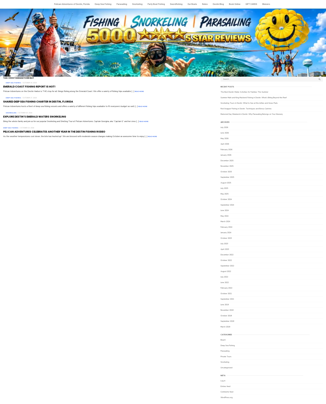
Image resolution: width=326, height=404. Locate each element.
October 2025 (226, 171)
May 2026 (224, 138)
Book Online (234, 4)
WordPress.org (227, 397)
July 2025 (224, 188)
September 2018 (227, 321)
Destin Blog (218, 4)
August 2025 (226, 183)
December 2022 (227, 255)
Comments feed (227, 392)
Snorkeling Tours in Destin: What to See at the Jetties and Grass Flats (249, 103)
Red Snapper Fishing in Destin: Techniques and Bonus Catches (246, 108)
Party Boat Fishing (156, 4)
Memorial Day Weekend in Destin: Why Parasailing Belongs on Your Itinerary (252, 114)
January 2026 (226, 155)
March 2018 (225, 327)
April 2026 (225, 144)
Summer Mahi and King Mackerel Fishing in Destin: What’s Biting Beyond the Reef (254, 97)
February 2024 (226, 227)
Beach (223, 340)
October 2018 (226, 315)
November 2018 (227, 310)
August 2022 (226, 271)
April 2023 (225, 249)
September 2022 (227, 266)
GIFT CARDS (251, 4)
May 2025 (224, 194)
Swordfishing (176, 4)
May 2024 (224, 216)
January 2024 (226, 232)
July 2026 (224, 127)
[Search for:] (272, 79)
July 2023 (224, 243)
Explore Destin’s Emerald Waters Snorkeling (34, 116)
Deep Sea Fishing (103, 4)
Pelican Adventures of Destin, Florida (72, 4)
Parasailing (122, 4)
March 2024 (225, 221)
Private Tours (226, 356)
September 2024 (227, 205)
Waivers (266, 4)
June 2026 (225, 133)
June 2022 (225, 282)
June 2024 (225, 210)
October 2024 (226, 199)
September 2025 (227, 177)
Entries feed (225, 386)
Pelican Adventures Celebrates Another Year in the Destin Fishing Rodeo (54, 131)
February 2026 (226, 149)
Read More (139, 91)
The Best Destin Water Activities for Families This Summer (244, 92)
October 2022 (226, 260)
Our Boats (192, 4)
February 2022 (226, 288)
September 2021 (227, 299)
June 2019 (225, 304)
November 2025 (227, 166)
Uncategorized (226, 367)
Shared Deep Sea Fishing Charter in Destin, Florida (38, 101)
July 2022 (224, 277)
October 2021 (226, 293)
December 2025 (227, 160)
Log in (223, 381)
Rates (205, 4)
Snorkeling (137, 4)
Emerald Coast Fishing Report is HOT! (29, 86)
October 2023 (226, 238)
